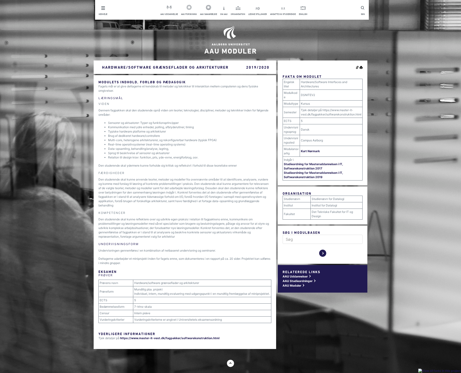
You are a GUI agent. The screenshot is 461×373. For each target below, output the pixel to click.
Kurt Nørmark (310, 151)
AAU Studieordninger (299, 281)
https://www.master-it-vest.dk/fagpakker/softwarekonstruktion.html (169, 338)
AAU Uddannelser (297, 276)
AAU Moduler (294, 285)
